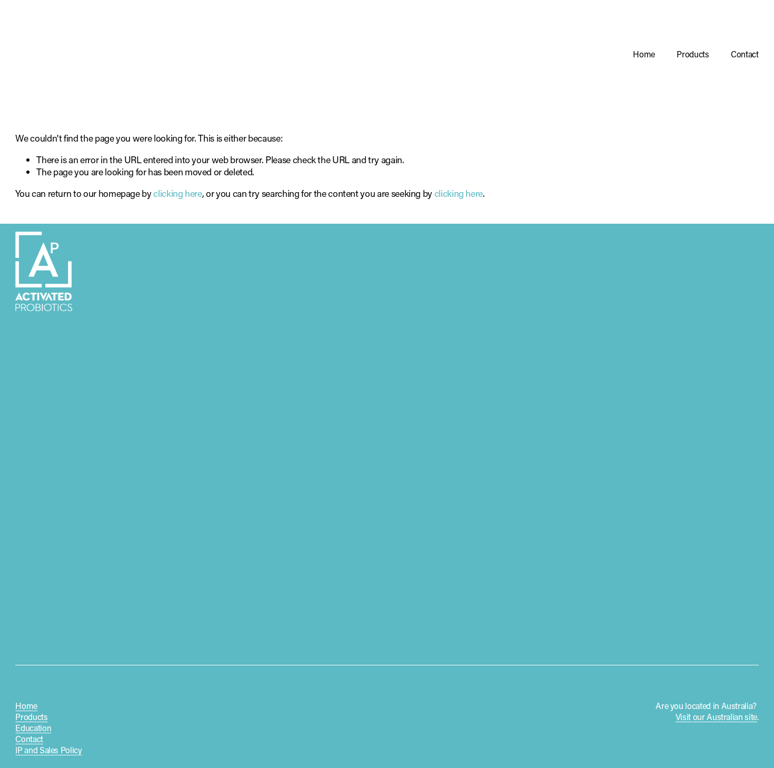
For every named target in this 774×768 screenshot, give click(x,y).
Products (693, 53)
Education (33, 728)
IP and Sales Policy (48, 750)
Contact (745, 53)
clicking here (177, 193)
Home (644, 53)
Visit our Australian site (716, 717)
